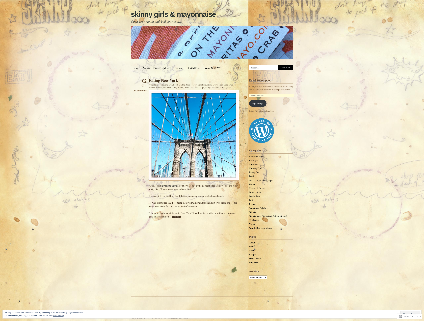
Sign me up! (257, 103)
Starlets (252, 212)
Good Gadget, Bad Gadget (261, 180)
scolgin (154, 84)
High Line (223, 84)
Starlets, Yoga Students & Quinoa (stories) (268, 215)
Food (175, 84)
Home (135, 68)
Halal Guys (212, 84)
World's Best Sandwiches (260, 227)
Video (252, 223)
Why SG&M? (212, 68)
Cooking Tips (255, 168)
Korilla (159, 87)
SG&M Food (194, 68)
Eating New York (163, 80)
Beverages (253, 160)
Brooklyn (202, 84)
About (146, 68)
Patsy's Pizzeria (212, 87)
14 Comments (139, 90)
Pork (251, 200)
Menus (167, 68)
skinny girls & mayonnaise (173, 14)
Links (156, 68)
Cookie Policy (58, 315)
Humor (252, 184)
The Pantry (254, 219)
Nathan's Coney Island (173, 87)
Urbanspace (225, 87)
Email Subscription (260, 80)
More (176, 217)
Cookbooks (254, 164)
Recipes (179, 68)
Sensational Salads (257, 208)
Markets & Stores (257, 188)
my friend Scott (169, 185)
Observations (255, 192)
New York (189, 87)
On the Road (184, 84)
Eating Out (167, 84)
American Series (256, 156)
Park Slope (199, 87)
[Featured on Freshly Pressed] (261, 142)
